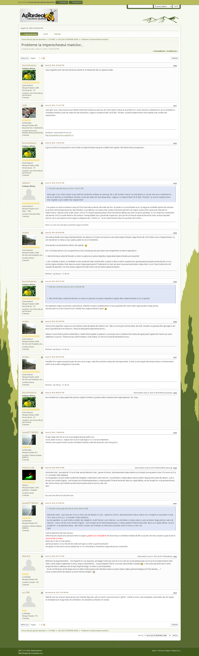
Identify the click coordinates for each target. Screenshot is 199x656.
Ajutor (154, 651)
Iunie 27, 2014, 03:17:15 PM (54, 556)
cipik (24, 105)
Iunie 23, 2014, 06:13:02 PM (54, 321)
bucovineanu (29, 65)
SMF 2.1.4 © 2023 (24, 650)
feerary (26, 556)
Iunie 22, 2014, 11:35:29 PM (54, 143)
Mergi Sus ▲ (176, 651)
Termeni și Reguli (164, 651)
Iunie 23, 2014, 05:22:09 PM (54, 232)
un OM (26, 592)
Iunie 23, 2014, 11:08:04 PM (54, 432)
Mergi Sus (25, 625)
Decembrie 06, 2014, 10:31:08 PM (56, 592)
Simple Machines (36, 650)
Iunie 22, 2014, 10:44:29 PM (54, 65)
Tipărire (174, 58)
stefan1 (26, 182)
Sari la (140, 635)
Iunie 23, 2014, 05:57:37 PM (54, 281)
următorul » (172, 51)
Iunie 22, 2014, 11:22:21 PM (54, 105)
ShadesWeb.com (37, 653)
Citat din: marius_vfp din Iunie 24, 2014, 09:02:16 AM (68, 508)
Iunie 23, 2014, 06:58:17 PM (54, 393)
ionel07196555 (30, 432)
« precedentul (159, 51)
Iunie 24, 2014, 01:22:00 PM (54, 503)
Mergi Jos (24, 58)
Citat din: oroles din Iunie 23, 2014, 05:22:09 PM (66, 287)
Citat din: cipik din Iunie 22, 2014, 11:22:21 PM (66, 188)
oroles (25, 232)
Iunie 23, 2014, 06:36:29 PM (54, 357)
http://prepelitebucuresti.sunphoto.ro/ (59, 135)
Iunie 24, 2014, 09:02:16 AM (54, 468)
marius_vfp (28, 467)
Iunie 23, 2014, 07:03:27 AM (54, 183)
